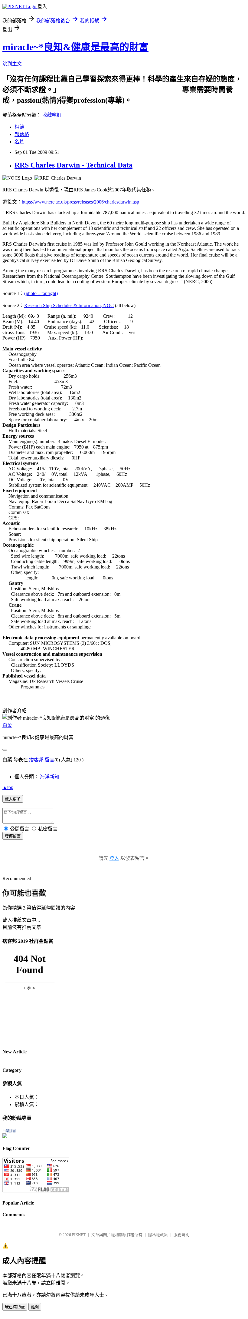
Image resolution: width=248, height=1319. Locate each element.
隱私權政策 (158, 1234)
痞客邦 (36, 759)
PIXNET (79, 1234)
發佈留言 (13, 836)
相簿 (19, 127)
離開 (35, 1307)
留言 (49, 759)
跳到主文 (12, 63)
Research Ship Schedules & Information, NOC (69, 305)
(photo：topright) (41, 293)
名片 (19, 141)
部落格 (22, 134)
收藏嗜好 (52, 115)
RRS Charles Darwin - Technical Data (73, 165)
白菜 (7, 725)
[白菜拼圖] (4, 1136)
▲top (7, 787)
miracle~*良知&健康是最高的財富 (75, 46)
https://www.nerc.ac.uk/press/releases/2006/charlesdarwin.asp (80, 201)
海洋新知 (49, 776)
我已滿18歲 (15, 1307)
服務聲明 (181, 1234)
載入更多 (13, 799)
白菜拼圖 (9, 1131)
